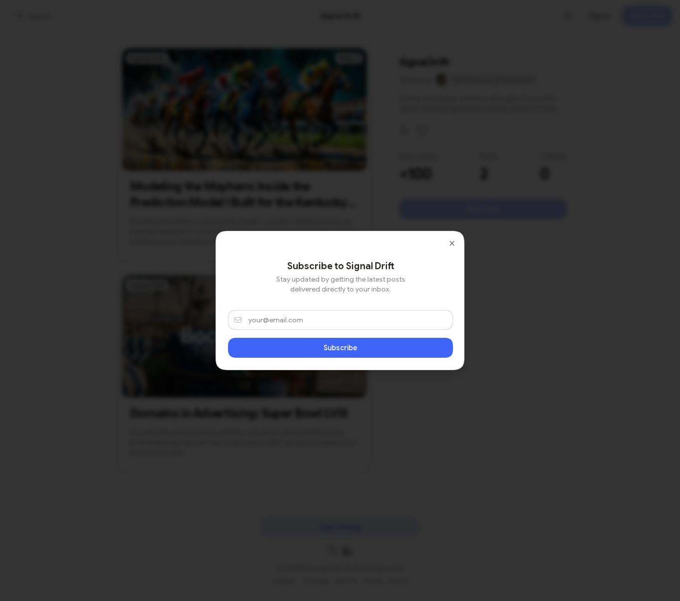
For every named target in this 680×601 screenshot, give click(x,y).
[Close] (452, 243)
